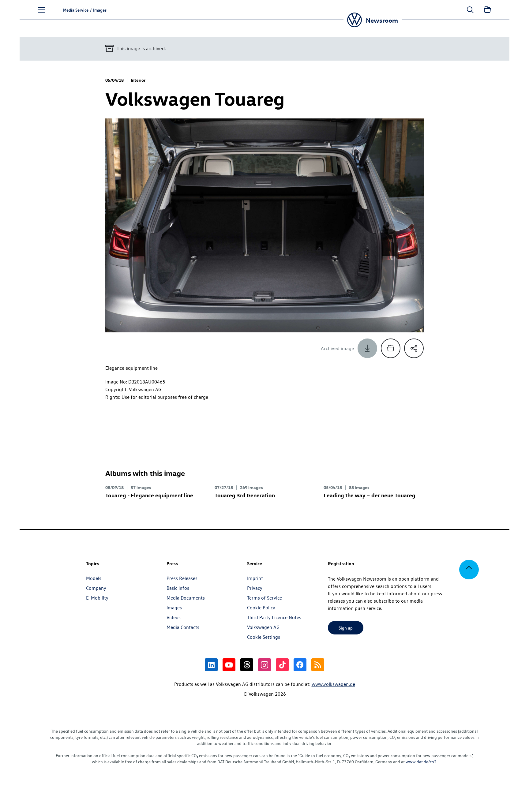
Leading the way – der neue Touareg (369, 495)
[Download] (367, 348)
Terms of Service (264, 598)
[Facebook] (300, 664)
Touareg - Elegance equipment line (149, 495)
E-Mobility (97, 598)
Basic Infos (178, 588)
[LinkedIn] (211, 664)
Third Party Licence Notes (274, 617)
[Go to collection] (487, 10)
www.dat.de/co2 (421, 762)
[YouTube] (229, 664)
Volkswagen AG (263, 627)
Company (96, 588)
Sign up (346, 627)
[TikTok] (282, 664)
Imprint (255, 578)
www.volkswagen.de (333, 684)
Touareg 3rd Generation (245, 495)
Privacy (254, 588)
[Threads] (246, 664)
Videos (174, 617)
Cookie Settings (263, 637)
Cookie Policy (261, 607)
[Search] (470, 10)
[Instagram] (264, 664)
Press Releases (182, 578)
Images (174, 607)
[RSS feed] (317, 664)
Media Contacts (183, 627)
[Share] (414, 348)
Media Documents (186, 598)
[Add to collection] (390, 348)
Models (93, 578)
